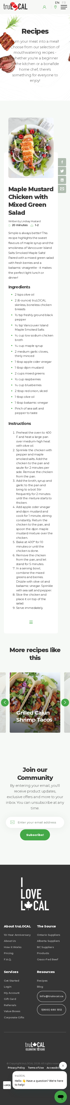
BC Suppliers (45, 947)
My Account (11, 992)
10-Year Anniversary (17, 934)
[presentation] (5, 702)
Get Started (11, 980)
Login (7, 986)
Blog (40, 986)
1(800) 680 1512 (51, 1009)
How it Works (12, 947)
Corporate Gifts (14, 1017)
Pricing (8, 953)
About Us (10, 940)
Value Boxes (12, 1011)
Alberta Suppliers (48, 940)
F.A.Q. (7, 959)
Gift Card (10, 998)
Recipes (42, 980)
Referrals (10, 1005)
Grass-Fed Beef (47, 959)
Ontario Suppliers (48, 934)
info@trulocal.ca (51, 996)
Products (43, 953)
